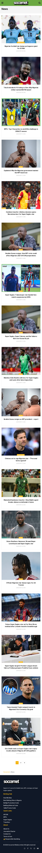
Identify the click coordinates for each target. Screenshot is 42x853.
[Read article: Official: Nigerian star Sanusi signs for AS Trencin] (21, 566)
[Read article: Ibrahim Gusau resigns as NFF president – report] (21, 402)
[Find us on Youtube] (38, 848)
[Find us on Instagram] (34, 848)
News (20, 84)
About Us (6, 829)
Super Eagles (7, 819)
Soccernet (6, 772)
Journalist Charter (9, 831)
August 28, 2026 (21, 51)
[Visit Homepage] (21, 3)
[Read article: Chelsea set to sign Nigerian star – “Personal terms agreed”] (21, 442)
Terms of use (7, 836)
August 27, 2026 (21, 134)
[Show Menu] (2, 3)
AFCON (5, 814)
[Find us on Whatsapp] (24, 848)
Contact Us (7, 834)
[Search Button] (40, 3)
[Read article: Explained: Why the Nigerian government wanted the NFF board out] (21, 154)
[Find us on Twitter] (31, 848)
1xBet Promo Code (9, 808)
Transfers (20, 42)
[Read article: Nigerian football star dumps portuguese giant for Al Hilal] (21, 29)
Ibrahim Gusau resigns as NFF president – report (21, 419)
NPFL (5, 817)
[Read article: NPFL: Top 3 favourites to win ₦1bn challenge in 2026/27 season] (21, 112)
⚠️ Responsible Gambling (11, 839)
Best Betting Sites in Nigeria (12, 800)
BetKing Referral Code (10, 805)
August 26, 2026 (21, 504)
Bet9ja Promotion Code (11, 803)
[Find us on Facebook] (27, 848)
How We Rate (7, 798)
